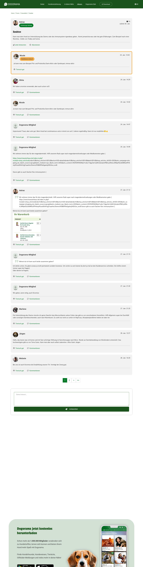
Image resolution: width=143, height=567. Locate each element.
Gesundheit (24, 13)
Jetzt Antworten (20, 45)
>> (78, 380)
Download (106, 4)
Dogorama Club (91, 4)
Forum (17, 13)
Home (12, 13)
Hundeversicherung (54, 4)
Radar (42, 4)
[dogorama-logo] (12, 4)
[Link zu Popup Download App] (27, 227)
